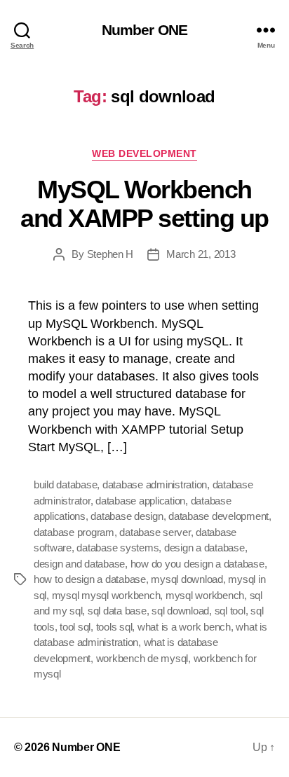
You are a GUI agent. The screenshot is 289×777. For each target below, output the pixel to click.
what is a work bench (184, 627)
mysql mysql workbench (106, 595)
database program (74, 532)
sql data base (117, 611)
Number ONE (144, 29)
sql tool (230, 611)
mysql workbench (205, 595)
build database (65, 484)
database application (140, 501)
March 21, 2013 (200, 254)
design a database (204, 547)
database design (126, 516)
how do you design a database (197, 564)
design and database (79, 564)
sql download (180, 611)
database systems (117, 547)
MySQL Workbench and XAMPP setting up (144, 204)
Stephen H (110, 254)
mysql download (186, 579)
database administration (154, 484)
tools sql (114, 627)
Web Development (144, 153)
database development (218, 516)
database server (154, 532)
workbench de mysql (142, 658)
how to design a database (90, 579)
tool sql (75, 627)
